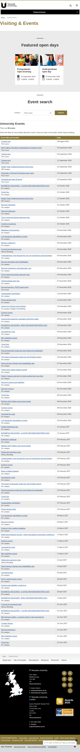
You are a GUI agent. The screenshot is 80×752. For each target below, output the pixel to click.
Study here (6, 660)
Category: (17, 112)
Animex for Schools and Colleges (13, 306)
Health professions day (9, 427)
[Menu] (77, 5)
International (34, 660)
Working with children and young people (16, 401)
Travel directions (35, 684)
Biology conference (8, 243)
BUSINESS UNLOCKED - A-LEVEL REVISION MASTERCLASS (25, 433)
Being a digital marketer (10, 471)
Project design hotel (8, 300)
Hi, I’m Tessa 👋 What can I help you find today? (59, 743)
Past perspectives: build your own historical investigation (22, 351)
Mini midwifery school (9, 338)
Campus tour (6, 141)
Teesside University (9, 5)
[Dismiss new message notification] (76, 740)
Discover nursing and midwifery (12, 382)
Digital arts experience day (11, 452)
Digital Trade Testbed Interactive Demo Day (17, 167)
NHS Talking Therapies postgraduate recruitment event (21, 148)
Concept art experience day (11, 249)
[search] (71, 5)
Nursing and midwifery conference (13, 585)
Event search (40, 102)
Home (3, 17)
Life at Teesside (20, 660)
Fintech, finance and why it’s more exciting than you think (22, 376)
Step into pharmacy (8, 211)
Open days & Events (20, 747)
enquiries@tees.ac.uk (38, 690)
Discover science (7, 389)
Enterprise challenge (8, 439)
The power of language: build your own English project (21, 357)
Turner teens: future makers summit (14, 370)
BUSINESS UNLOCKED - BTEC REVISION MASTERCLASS (24, 325)
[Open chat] (76, 747)
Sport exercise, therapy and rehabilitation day (17, 363)
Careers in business (8, 224)
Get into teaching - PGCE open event (14, 287)
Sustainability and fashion (10, 294)
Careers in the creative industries (13, 528)
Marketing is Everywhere (10, 230)
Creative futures (7, 623)
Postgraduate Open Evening (11, 179)
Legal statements (34, 738)
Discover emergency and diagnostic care (16, 268)
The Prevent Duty (5, 740)
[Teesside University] (16, 683)
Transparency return (17, 740)
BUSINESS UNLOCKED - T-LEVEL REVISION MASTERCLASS (25, 186)
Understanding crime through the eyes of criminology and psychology (26, 255)
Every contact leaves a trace (11, 579)
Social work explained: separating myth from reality (20, 319)
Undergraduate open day (10, 281)
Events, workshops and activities (37, 747)
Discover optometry (8, 205)
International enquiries (39, 693)
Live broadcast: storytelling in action (14, 236)
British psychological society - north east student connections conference (28, 535)
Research (55, 660)
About (63, 660)
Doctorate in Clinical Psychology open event (17, 173)
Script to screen (7, 313)
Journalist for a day (8, 332)
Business (45, 660)
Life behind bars (7, 573)
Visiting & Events (39, 12)
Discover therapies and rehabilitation (14, 262)
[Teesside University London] (19, 692)
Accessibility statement (30, 740)
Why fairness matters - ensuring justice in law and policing (22, 617)
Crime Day (5, 192)
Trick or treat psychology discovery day (15, 217)
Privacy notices (23, 738)
